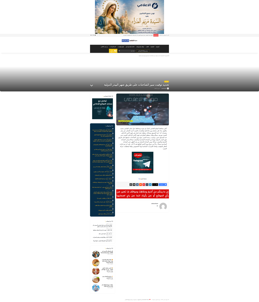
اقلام (148, 46)
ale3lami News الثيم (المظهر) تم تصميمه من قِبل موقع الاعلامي (137, 299)
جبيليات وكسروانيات (140, 46)
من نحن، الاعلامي (104, 46)
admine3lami (164, 88)
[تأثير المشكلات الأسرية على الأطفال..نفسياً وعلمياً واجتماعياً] (96, 254)
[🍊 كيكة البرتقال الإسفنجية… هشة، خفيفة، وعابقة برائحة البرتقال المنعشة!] (96, 262)
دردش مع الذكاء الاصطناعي (143, 50)
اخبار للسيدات (113, 46)
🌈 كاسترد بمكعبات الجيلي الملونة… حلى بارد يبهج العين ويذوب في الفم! (107, 269)
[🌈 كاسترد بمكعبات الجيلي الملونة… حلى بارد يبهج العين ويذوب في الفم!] (96, 271)
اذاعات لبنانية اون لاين (130, 46)
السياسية (152, 46)
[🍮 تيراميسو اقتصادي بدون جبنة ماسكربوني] (96, 279)
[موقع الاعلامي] (129, 40)
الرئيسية (157, 46)
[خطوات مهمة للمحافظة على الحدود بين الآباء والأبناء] (96, 288)
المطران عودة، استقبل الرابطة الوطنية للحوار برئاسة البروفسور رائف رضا (139, 35)
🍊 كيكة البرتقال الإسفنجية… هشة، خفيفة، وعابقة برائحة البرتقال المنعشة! (107, 261)
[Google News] (142, 178)
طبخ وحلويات (121, 46)
